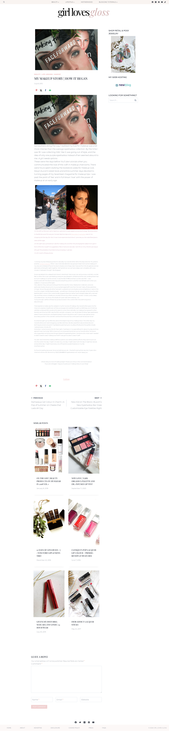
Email (60, 699)
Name (35, 699)
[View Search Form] (3, 2)
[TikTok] (165, 2)
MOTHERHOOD (87, 2)
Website (85, 699)
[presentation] (48, 450)
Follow (66, 379)
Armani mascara (45, 264)
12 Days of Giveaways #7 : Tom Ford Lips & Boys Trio (49, 553)
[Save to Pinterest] (36, 90)
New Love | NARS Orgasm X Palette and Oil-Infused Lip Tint (83, 481)
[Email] (162, 2)
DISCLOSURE (55, 728)
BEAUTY (37, 74)
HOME (9, 728)
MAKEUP (57, 74)
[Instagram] (155, 2)
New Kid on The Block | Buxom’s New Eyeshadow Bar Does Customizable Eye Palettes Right (86, 403)
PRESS (91, 728)
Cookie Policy (74, 728)
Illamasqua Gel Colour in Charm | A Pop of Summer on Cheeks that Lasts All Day (47, 403)
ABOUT (22, 728)
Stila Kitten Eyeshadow (78, 234)
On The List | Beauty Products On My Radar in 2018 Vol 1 (49, 481)
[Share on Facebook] (45, 90)
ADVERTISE (38, 728)
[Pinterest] (158, 2)
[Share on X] (41, 90)
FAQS (104, 728)
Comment (36, 664)
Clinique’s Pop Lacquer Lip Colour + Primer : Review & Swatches (83, 553)
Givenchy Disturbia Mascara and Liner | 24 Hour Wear (48, 624)
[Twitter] (80, 722)
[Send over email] (50, 90)
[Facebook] (152, 2)
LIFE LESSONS (47, 74)
